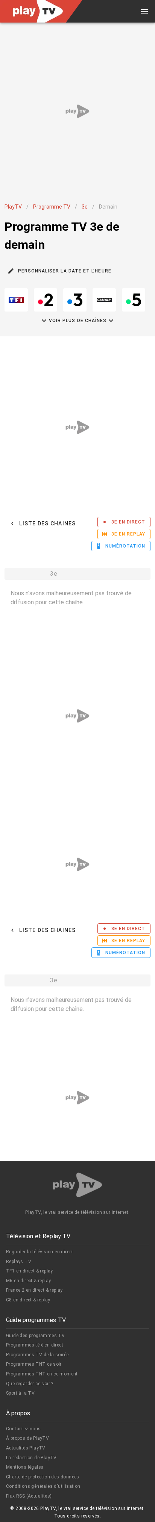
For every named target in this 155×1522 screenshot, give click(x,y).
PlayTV (13, 207)
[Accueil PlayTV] (77, 1186)
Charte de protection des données (42, 1477)
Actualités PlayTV (26, 1448)
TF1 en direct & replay (29, 1271)
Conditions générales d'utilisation (43, 1486)
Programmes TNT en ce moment (42, 1374)
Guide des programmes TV (35, 1335)
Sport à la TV (20, 1393)
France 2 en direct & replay (34, 1290)
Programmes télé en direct (34, 1345)
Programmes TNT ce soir (34, 1364)
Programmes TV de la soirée (37, 1354)
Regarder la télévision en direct (39, 1251)
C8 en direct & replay (28, 1300)
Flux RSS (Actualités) (29, 1496)
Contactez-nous (23, 1428)
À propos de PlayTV (27, 1438)
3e (85, 207)
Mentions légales (24, 1467)
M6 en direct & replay (28, 1280)
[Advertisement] (77, 111)
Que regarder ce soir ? (29, 1383)
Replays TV (18, 1261)
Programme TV (51, 207)
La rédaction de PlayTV (31, 1457)
